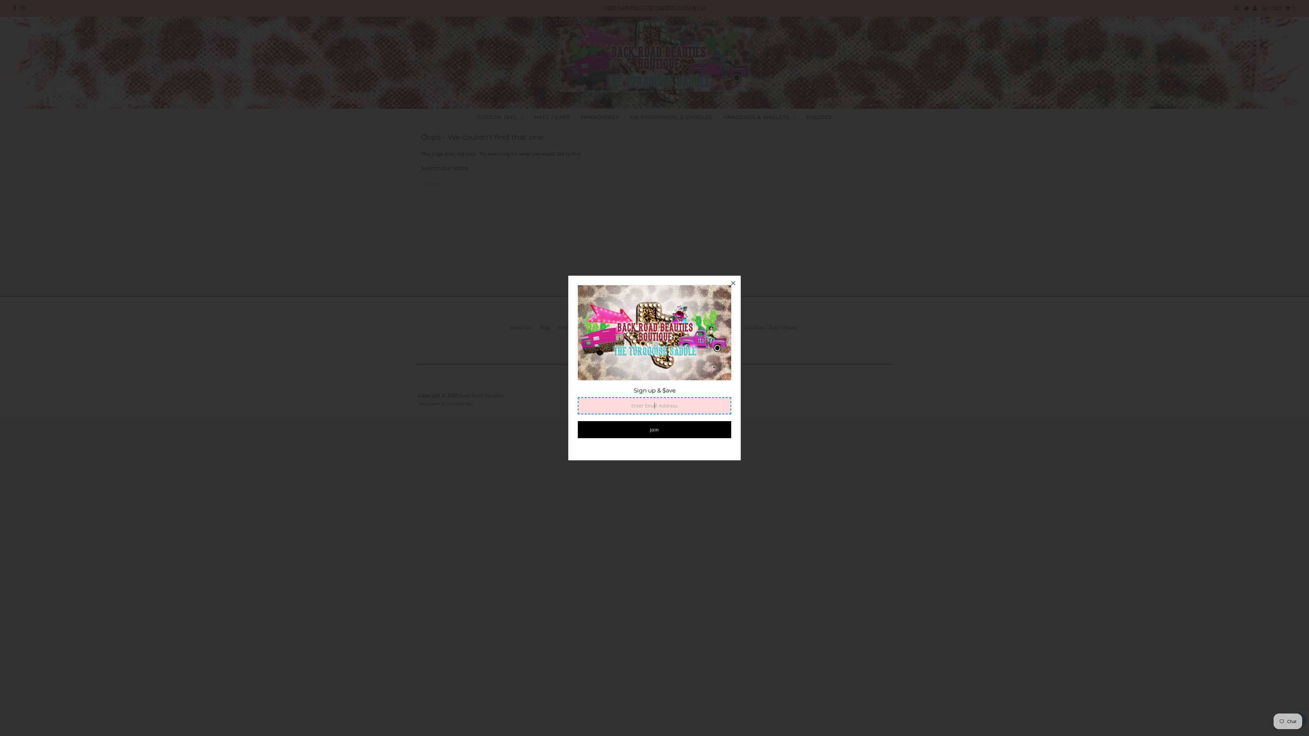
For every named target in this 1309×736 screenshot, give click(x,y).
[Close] (733, 283)
